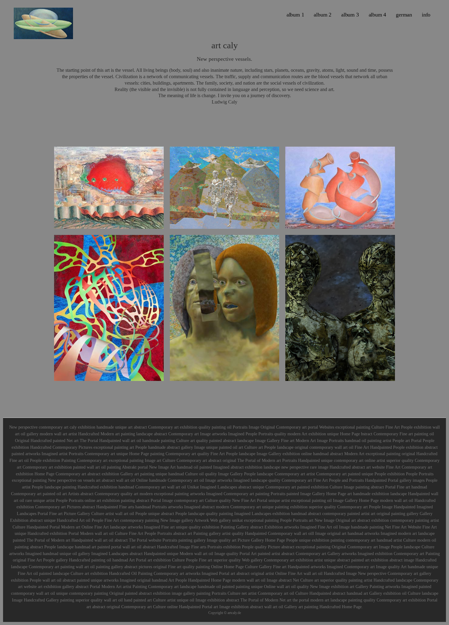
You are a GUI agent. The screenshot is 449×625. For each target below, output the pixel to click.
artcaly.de (234, 613)
